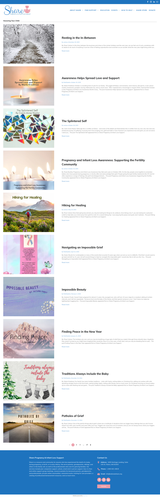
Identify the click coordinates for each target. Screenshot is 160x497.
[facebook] (147, 2)
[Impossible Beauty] (28, 296)
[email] (157, 2)
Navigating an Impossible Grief (82, 247)
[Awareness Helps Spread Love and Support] (28, 86)
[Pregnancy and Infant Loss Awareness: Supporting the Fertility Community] (28, 170)
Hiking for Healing (74, 205)
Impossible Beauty (74, 289)
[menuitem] (76, 10)
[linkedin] (154, 2)
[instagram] (151, 2)
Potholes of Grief (73, 416)
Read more (65, 51)
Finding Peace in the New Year (82, 331)
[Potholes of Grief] (28, 423)
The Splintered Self (74, 121)
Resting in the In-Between (79, 38)
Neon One (85, 495)
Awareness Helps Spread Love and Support (91, 78)
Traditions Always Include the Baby (85, 374)
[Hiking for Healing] (28, 212)
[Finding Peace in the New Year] (28, 338)
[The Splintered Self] (28, 128)
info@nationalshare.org (114, 474)
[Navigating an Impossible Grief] (28, 254)
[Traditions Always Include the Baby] (28, 381)
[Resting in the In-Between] (28, 44)
